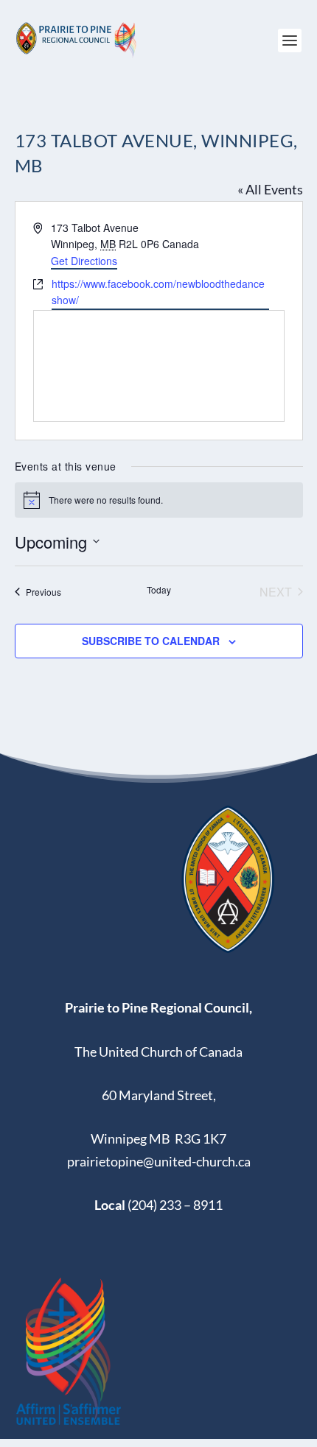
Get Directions (84, 260)
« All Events (270, 189)
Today (159, 590)
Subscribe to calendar (151, 640)
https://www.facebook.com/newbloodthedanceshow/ (158, 292)
